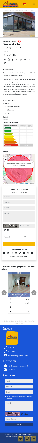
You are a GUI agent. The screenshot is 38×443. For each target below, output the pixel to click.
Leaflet (16, 183)
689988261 (23, 193)
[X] (17, 59)
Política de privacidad (20, 434)
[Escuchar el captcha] (8, 230)
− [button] (5, 159)
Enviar (19, 244)
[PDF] (9, 59)
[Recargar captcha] (5, 230)
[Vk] (25, 59)
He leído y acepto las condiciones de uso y (17, 236)
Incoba (11, 434)
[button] (4, 292)
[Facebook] (13, 59)
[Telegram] (5, 63)
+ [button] (5, 156)
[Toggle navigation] (33, 4)
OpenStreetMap (24, 183)
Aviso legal (15, 436)
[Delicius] (21, 59)
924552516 (14, 193)
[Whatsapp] (28, 59)
